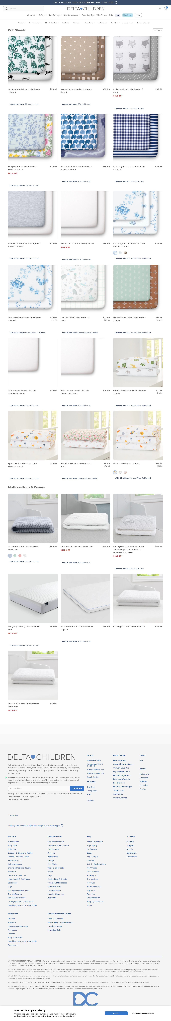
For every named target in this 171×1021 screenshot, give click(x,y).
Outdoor (90, 860)
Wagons (76, 23)
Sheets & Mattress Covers (19, 868)
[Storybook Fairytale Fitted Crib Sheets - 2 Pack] (33, 138)
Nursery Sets (13, 841)
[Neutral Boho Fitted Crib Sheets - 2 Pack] (85, 61)
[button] (115, 253)
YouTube (144, 785)
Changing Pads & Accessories (21, 901)
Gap (117, 15)
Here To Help (54, 15)
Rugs (10, 886)
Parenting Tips (88, 15)
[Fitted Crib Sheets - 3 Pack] (138, 435)
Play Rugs (91, 883)
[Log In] (159, 8)
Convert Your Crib (121, 768)
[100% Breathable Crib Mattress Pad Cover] (33, 518)
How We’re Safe (94, 760)
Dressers (51, 853)
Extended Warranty (121, 779)
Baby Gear (89, 23)
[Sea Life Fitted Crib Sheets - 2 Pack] (85, 289)
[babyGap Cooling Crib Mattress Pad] (33, 598)
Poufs (89, 905)
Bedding (114, 23)
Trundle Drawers (15, 894)
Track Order (118, 790)
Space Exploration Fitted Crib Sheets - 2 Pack (22, 465)
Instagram (144, 774)
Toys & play (92, 845)
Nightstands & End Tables (19, 879)
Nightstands (53, 856)
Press (89, 794)
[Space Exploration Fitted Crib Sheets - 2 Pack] (33, 435)
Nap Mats (52, 898)
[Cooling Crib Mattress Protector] (138, 598)
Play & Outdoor (51, 23)
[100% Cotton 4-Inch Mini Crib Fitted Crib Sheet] (85, 362)
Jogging (130, 845)
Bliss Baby (127, 15)
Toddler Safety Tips (95, 773)
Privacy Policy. (69, 1016)
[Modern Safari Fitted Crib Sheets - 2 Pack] (33, 61)
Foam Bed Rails (54, 886)
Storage (51, 860)
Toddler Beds (53, 849)
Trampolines (92, 879)
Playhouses (92, 849)
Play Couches (93, 871)
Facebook (144, 778)
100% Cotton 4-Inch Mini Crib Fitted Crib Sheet (75, 392)
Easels (89, 853)
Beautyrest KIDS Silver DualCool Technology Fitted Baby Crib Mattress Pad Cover (128, 551)
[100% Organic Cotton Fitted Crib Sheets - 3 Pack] (138, 215)
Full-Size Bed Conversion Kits (60, 922)
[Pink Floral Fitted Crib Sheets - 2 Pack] (85, 435)
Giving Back (92, 790)
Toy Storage (92, 856)
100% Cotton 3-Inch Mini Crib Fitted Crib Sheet (22, 392)
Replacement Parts (121, 771)
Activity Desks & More (96, 864)
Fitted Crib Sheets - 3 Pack (126, 463)
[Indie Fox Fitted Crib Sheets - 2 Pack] (138, 61)
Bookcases (12, 883)
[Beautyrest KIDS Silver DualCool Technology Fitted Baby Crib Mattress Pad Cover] (138, 518)
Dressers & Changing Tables (20, 853)
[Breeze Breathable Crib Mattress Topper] (85, 598)
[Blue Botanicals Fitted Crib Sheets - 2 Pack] (33, 289)
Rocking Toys (92, 875)
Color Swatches (120, 798)
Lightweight (132, 853)
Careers (90, 800)
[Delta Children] (46, 757)
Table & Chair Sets (56, 868)
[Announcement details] (62, 825)
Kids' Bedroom (35, 23)
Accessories (128, 23)
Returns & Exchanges (122, 786)
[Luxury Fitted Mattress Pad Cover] (85, 518)
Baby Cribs (12, 845)
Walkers (11, 933)
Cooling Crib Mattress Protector (129, 626)
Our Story (91, 787)
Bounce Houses (93, 886)
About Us (31, 15)
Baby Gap (12, 849)
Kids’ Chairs (52, 864)
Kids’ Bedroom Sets (56, 841)
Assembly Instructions (122, 764)
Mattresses (102, 23)
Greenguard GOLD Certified (95, 765)
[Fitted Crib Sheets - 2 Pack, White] (85, 215)
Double (130, 849)
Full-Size (130, 841)
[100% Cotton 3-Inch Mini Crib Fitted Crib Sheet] (33, 362)
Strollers (65, 23)
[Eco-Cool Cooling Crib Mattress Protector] (33, 675)
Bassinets (12, 871)
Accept (116, 1013)
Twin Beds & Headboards (58, 845)
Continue (77, 788)
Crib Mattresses (15, 864)
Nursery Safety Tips (95, 769)
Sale (138, 15)
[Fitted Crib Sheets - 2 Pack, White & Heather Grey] (33, 215)
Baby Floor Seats (15, 937)
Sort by (157, 30)
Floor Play (91, 894)
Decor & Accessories (17, 875)
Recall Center (93, 777)
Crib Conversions (70, 15)
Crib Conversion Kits (16, 898)
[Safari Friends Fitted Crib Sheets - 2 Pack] (138, 362)
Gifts (111, 15)
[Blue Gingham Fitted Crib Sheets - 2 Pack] (138, 138)
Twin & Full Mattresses (57, 883)
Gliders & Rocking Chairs (18, 856)
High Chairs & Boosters (18, 926)
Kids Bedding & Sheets (57, 879)
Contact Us (118, 794)
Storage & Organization (18, 890)
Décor (50, 871)
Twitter (143, 789)
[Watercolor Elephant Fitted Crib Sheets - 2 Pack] (85, 138)
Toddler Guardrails (55, 919)
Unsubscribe (13, 815)
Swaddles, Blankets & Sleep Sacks (22, 905)
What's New (102, 15)
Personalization (143, 23)
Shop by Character (56, 894)
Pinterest (143, 781)
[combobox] (23, 8)
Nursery (21, 23)
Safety (42, 15)
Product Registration (122, 775)
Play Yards (12, 930)
